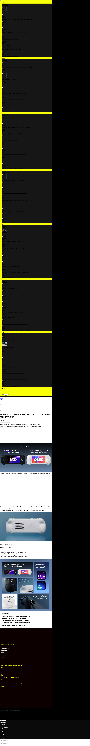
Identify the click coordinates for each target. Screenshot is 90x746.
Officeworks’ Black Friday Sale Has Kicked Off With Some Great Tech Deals (13, 373)
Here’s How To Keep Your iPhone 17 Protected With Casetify (11, 386)
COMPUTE (3, 58)
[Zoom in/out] (7, 740)
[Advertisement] (26, 434)
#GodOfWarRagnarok (6, 620)
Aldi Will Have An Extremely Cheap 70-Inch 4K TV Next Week (11, 253)
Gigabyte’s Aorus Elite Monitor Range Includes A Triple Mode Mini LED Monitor (13, 99)
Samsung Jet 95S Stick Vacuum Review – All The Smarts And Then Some (13, 12)
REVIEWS (3, 2)
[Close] (1, 740)
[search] (8, 394)
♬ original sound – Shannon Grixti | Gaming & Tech (13, 625)
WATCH (3, 224)
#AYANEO (27, 620)
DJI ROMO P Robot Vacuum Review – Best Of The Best (10, 39)
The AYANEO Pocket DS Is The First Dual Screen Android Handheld (10, 402)
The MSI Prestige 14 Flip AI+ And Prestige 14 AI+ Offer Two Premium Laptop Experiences (15, 32)
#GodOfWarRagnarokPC (17, 620)
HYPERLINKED (5, 727)
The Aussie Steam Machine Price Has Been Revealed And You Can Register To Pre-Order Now (16, 127)
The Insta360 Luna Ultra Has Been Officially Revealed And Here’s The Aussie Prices (14, 193)
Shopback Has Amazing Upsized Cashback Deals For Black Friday (11, 222)
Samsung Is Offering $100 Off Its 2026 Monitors (9, 347)
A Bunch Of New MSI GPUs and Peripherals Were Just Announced (11, 79)
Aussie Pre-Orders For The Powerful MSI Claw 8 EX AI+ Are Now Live (12, 121)
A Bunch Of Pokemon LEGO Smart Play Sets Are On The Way (11, 162)
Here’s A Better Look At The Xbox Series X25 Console (10, 140)
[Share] (2, 740)
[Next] (2, 742)
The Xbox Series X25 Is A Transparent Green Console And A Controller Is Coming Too (14, 146)
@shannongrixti (5, 613)
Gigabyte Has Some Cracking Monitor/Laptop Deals (9, 71)
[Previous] (0, 742)
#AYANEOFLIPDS (12, 622)
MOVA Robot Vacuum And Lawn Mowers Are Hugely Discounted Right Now (13, 185)
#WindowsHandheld (25, 622)
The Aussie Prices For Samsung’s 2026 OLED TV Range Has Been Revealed (13, 248)
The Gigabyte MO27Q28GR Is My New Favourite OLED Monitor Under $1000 (13, 45)
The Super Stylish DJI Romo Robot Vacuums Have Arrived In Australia (12, 216)
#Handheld (18, 622)
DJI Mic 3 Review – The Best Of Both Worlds (8, 317)
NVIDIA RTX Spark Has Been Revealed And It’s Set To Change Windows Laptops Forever (15, 110)
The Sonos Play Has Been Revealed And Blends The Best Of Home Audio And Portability (15, 293)
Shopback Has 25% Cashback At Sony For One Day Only (10, 277)
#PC (24, 620)
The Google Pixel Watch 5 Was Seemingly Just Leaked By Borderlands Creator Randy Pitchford (16, 200)
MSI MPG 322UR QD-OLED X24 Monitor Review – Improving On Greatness (13, 49)
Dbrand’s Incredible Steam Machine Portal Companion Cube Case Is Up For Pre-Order (15, 133)
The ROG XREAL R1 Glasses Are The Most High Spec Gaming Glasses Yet (12, 266)
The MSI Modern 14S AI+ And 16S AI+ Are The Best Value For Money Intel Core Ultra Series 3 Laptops (17, 19)
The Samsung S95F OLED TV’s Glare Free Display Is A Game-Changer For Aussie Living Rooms (16, 272)
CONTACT (3, 388)
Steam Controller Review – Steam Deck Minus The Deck (10, 26)
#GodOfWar (23, 618)
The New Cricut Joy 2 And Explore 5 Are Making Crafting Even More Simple (13, 211)
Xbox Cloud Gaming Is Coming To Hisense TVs (9, 259)
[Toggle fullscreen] (4, 740)
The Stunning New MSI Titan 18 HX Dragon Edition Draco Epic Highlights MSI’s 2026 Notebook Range (17, 85)
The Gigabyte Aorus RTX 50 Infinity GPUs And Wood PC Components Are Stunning (14, 93)
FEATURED (4, 725)
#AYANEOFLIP (5, 622)
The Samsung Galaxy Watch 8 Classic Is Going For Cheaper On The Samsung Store (14, 379)
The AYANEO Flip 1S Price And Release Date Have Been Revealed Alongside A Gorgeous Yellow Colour (15, 409)
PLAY (3, 112)
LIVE (3, 170)
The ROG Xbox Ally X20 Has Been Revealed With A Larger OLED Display (12, 168)
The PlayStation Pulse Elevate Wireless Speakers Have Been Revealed (12, 312)
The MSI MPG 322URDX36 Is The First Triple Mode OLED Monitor (11, 234)
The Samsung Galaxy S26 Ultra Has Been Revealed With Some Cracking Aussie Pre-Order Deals (16, 355)
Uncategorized (4, 735)
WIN (3, 738)
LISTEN (3, 279)
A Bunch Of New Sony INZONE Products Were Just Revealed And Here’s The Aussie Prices (15, 324)
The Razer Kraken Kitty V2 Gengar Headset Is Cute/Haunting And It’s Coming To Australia (15, 330)
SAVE (3, 332)
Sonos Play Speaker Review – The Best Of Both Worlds (10, 56)
